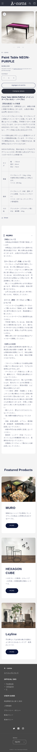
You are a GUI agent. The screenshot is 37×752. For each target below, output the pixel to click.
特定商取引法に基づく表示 (13, 701)
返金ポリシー (8, 719)
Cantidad (5, 74)
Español (17, 742)
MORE (12, 525)
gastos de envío (18, 68)
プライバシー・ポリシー (12, 710)
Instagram (10, 686)
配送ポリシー (8, 715)
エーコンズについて (11, 673)
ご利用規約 (8, 706)
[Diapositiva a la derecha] (23, 47)
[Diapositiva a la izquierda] (14, 47)
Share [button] (6, 218)
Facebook (10, 684)
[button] (2, 3)
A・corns (15, 749)
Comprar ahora (18, 91)
